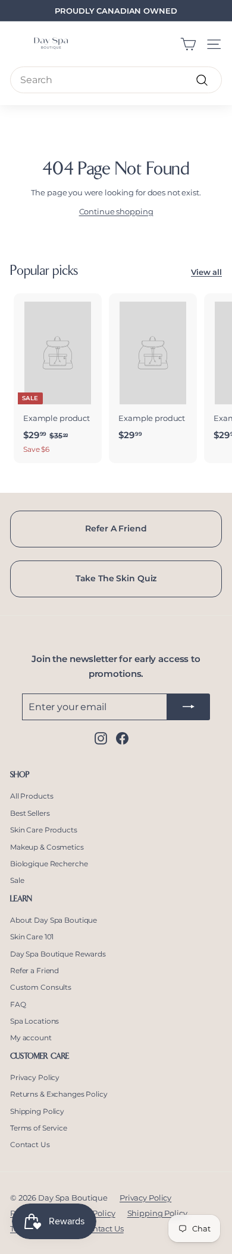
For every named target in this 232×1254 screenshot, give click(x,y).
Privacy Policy (34, 1077)
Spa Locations (34, 1020)
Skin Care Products (43, 829)
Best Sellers (29, 813)
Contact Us (30, 1144)
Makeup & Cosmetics (47, 847)
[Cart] (188, 44)
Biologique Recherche (48, 863)
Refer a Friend (34, 970)
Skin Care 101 (32, 936)
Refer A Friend (115, 528)
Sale (17, 880)
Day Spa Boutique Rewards (58, 953)
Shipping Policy (37, 1111)
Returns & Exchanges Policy (59, 1094)
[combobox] (116, 79)
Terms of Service (38, 1127)
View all (206, 272)
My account (31, 1037)
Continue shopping (116, 211)
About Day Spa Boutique (53, 920)
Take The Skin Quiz (116, 578)
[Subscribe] (188, 707)
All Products (31, 795)
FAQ (18, 1004)
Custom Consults (40, 987)
